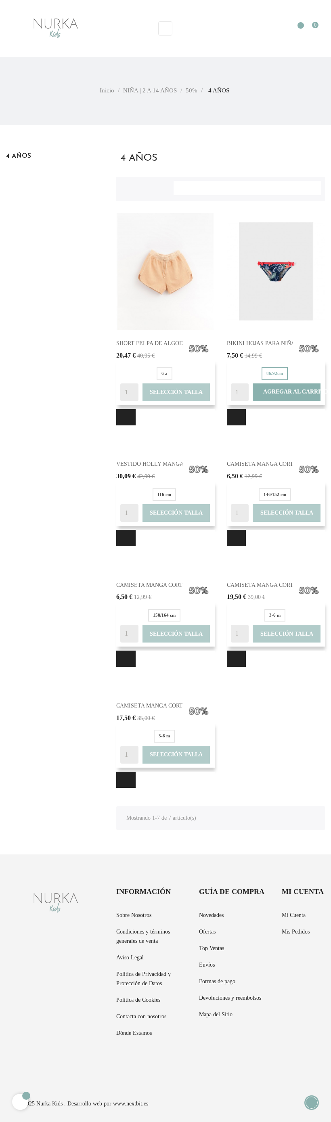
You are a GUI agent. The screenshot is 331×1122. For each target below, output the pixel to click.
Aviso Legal (130, 958)
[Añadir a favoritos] (126, 417)
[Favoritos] (296, 29)
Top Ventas (211, 948)
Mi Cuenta (294, 915)
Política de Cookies (138, 1000)
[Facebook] (8, 1061)
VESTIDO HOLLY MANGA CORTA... (162, 464)
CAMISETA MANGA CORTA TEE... (270, 585)
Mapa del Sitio (216, 1014)
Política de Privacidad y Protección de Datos (143, 978)
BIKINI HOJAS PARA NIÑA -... (265, 343)
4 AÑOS (18, 156)
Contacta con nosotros (141, 1016)
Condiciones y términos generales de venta (143, 936)
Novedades (211, 915)
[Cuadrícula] (126, 187)
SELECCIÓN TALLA (176, 392)
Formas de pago (217, 981)
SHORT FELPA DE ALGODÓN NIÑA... (164, 343)
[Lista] (140, 187)
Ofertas (207, 932)
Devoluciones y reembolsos (230, 998)
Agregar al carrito (286, 391)
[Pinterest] (23, 1061)
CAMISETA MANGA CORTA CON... (271, 464)
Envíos (207, 965)
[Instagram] (37, 1061)
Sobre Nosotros (133, 915)
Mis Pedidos (296, 932)
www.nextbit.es (130, 1104)
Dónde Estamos (134, 1033)
